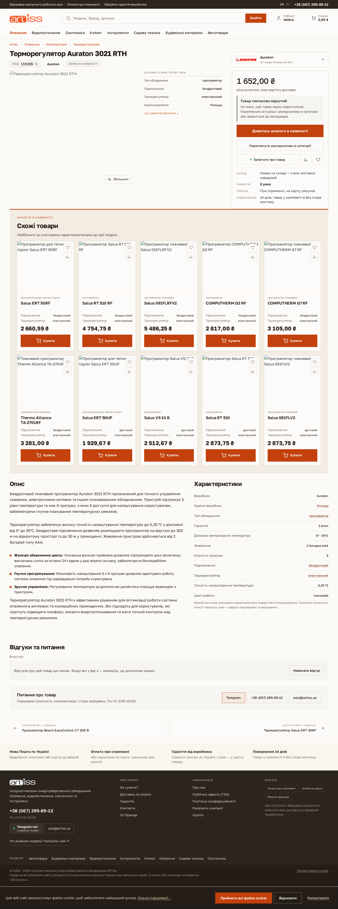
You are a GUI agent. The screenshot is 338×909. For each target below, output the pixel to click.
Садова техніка (191, 858)
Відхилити (288, 898)
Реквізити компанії (207, 808)
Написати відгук (306, 670)
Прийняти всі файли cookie (244, 898)
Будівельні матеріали (69, 858)
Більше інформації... (154, 898)
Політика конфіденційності (214, 801)
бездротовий (318, 565)
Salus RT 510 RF (97, 303)
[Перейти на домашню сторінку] (31, 18)
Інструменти (130, 858)
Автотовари (38, 858)
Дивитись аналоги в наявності (280, 131)
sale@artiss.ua (305, 698)
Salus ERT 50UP (97, 417)
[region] (72, 128)
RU (288, 4)
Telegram (233, 698)
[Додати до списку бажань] (318, 159)
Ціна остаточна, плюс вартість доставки (266, 90)
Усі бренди (128, 815)
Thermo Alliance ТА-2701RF (36, 420)
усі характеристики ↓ (161, 113)
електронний (318, 575)
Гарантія (127, 801)
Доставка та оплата (135, 794)
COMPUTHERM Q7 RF (288, 303)
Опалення (167, 858)
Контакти (127, 808)
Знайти (256, 18)
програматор (318, 516)
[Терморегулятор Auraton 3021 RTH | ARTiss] (72, 128)
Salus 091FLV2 (281, 417)
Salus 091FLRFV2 (160, 303)
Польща (322, 506)
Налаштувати (318, 898)
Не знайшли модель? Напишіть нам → (39, 841)
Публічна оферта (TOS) (210, 794)
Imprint (198, 815)
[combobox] (158, 18)
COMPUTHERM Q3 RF (226, 303)
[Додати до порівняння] (306, 159)
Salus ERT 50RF (35, 303)
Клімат (149, 858)
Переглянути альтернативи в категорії (280, 146)
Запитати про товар (269, 159)
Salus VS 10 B (157, 417)
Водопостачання (103, 858)
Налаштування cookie (312, 870)
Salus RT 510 (218, 417)
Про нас (199, 787)
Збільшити (121, 179)
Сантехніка (217, 858)
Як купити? (129, 787)
